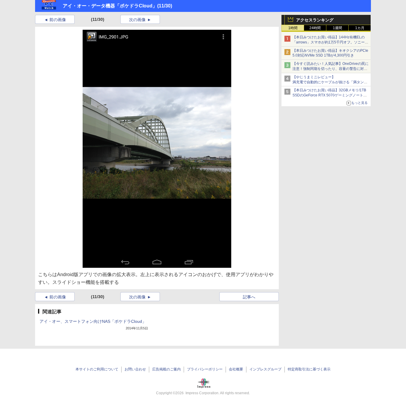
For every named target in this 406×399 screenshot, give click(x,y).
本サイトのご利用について (96, 369)
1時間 (293, 28)
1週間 (337, 28)
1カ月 (359, 28)
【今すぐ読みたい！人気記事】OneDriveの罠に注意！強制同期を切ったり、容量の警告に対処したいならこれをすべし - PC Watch (330, 69)
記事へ (249, 297)
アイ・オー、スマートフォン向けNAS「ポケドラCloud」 (93, 321)
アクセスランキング (314, 20)
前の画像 (57, 19)
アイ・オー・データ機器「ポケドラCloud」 (110, 5)
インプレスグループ (265, 369)
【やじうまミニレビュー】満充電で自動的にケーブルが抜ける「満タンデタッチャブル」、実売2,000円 (329, 82)
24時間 (315, 28)
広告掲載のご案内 (166, 369)
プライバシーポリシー (205, 369)
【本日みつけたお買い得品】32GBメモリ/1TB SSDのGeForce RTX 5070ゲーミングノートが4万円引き (330, 95)
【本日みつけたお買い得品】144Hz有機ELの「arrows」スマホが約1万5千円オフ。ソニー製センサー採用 (330, 42)
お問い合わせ (135, 369)
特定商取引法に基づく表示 (309, 369)
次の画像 (137, 19)
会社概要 (236, 369)
